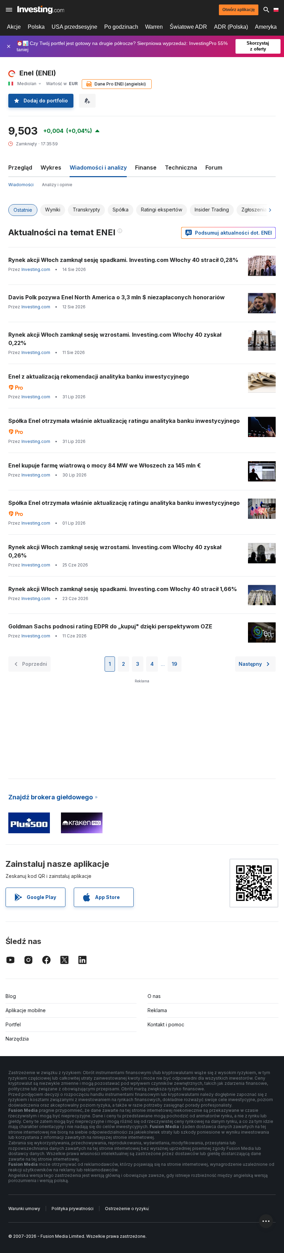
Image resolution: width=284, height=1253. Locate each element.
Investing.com (35, 269)
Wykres (51, 167)
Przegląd (20, 167)
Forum (213, 167)
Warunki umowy (24, 1208)
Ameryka (266, 27)
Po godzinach (121, 27)
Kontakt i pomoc (166, 1024)
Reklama (157, 1010)
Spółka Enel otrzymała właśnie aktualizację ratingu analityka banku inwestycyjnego (124, 420)
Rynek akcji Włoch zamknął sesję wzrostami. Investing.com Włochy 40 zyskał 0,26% (114, 551)
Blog (11, 996)
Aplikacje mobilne (26, 1010)
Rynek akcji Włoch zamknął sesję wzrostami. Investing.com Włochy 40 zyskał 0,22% (114, 338)
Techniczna (181, 167)
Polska (36, 27)
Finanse (146, 167)
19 (174, 664)
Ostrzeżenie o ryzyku (127, 1208)
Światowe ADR (188, 27)
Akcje (14, 27)
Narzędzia (17, 1039)
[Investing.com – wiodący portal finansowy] (40, 10)
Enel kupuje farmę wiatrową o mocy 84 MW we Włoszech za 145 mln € (104, 465)
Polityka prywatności (73, 1208)
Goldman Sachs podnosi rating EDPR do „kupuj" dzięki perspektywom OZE (110, 626)
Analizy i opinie (57, 184)
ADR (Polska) (231, 27)
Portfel (13, 1024)
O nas (154, 996)
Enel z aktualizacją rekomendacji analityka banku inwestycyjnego (98, 376)
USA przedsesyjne (74, 27)
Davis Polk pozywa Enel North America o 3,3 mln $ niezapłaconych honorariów (116, 297)
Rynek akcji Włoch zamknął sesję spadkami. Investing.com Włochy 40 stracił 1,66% (122, 588)
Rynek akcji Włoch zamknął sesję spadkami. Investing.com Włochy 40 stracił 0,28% (123, 259)
